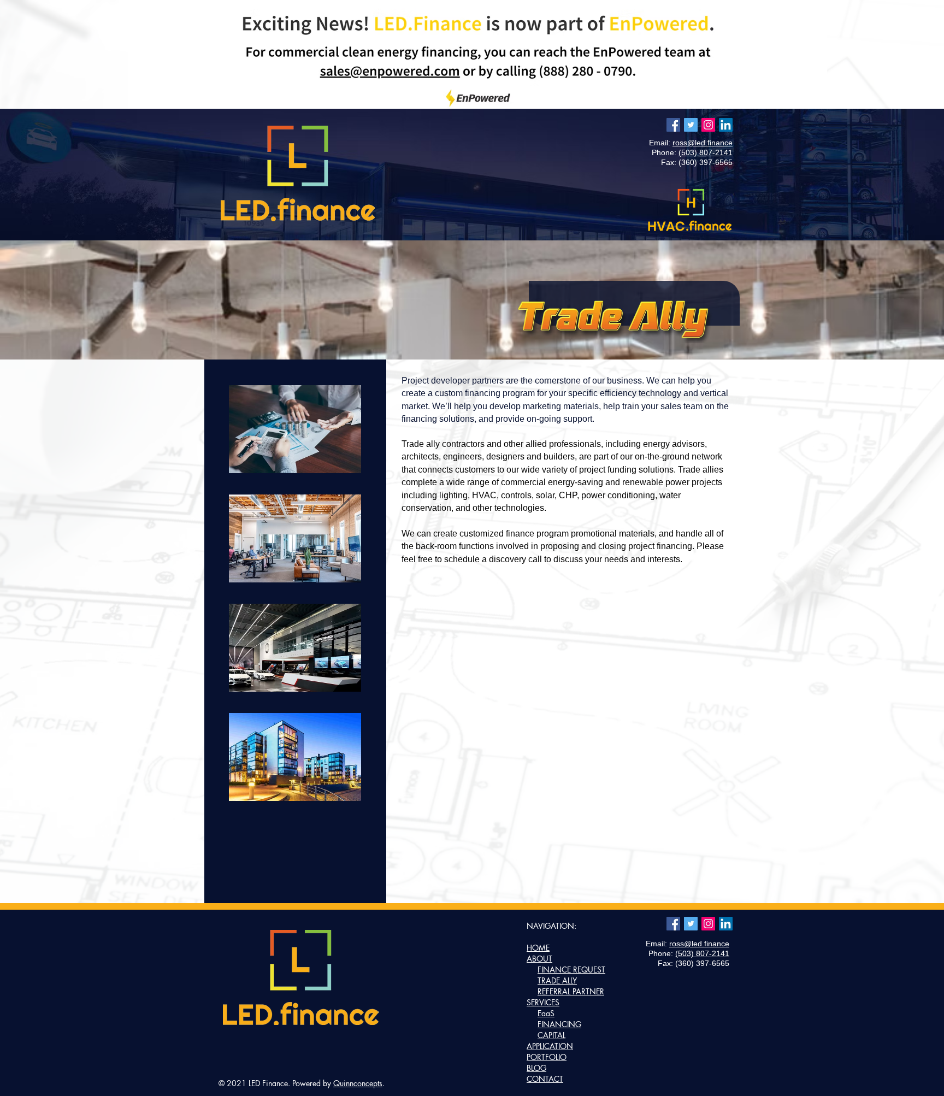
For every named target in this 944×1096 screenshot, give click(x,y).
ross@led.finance (699, 943)
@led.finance (710, 142)
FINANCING (559, 1024)
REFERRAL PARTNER (571, 991)
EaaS (546, 1013)
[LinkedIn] (726, 125)
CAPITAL (551, 1035)
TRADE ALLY (557, 980)
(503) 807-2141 (705, 152)
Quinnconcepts (357, 1083)
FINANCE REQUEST (571, 969)
